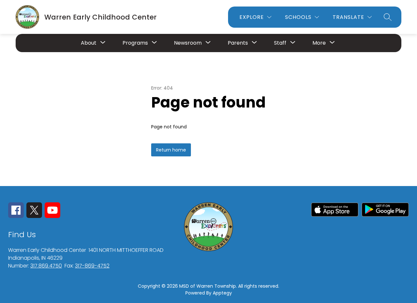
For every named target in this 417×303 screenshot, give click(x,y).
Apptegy (222, 293)
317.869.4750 (46, 265)
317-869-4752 (92, 265)
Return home (171, 150)
